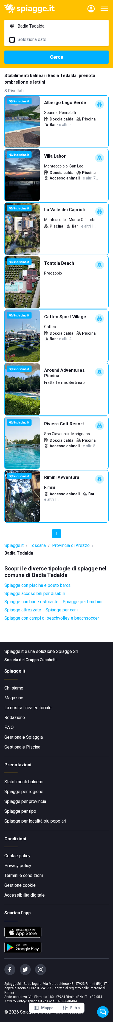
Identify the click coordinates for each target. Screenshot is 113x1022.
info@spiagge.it (30, 1001)
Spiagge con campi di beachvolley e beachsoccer (51, 618)
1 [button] (56, 533)
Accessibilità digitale (24, 895)
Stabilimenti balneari (23, 781)
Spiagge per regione (23, 791)
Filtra (75, 1008)
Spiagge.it (14, 545)
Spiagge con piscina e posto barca (37, 585)
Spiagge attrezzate (22, 609)
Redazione (14, 717)
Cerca (56, 57)
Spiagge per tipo (20, 811)
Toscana (38, 545)
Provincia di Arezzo (71, 545)
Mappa (47, 1008)
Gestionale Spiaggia (23, 737)
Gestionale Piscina (22, 747)
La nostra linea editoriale (28, 707)
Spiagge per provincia (25, 801)
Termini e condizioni (23, 875)
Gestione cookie (20, 885)
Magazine (13, 697)
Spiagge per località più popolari (35, 821)
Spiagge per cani (62, 609)
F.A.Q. (9, 727)
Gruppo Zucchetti (41, 660)
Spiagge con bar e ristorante (31, 601)
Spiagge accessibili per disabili (34, 593)
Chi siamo (13, 688)
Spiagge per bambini (82, 601)
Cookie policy (17, 855)
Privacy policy (17, 865)
